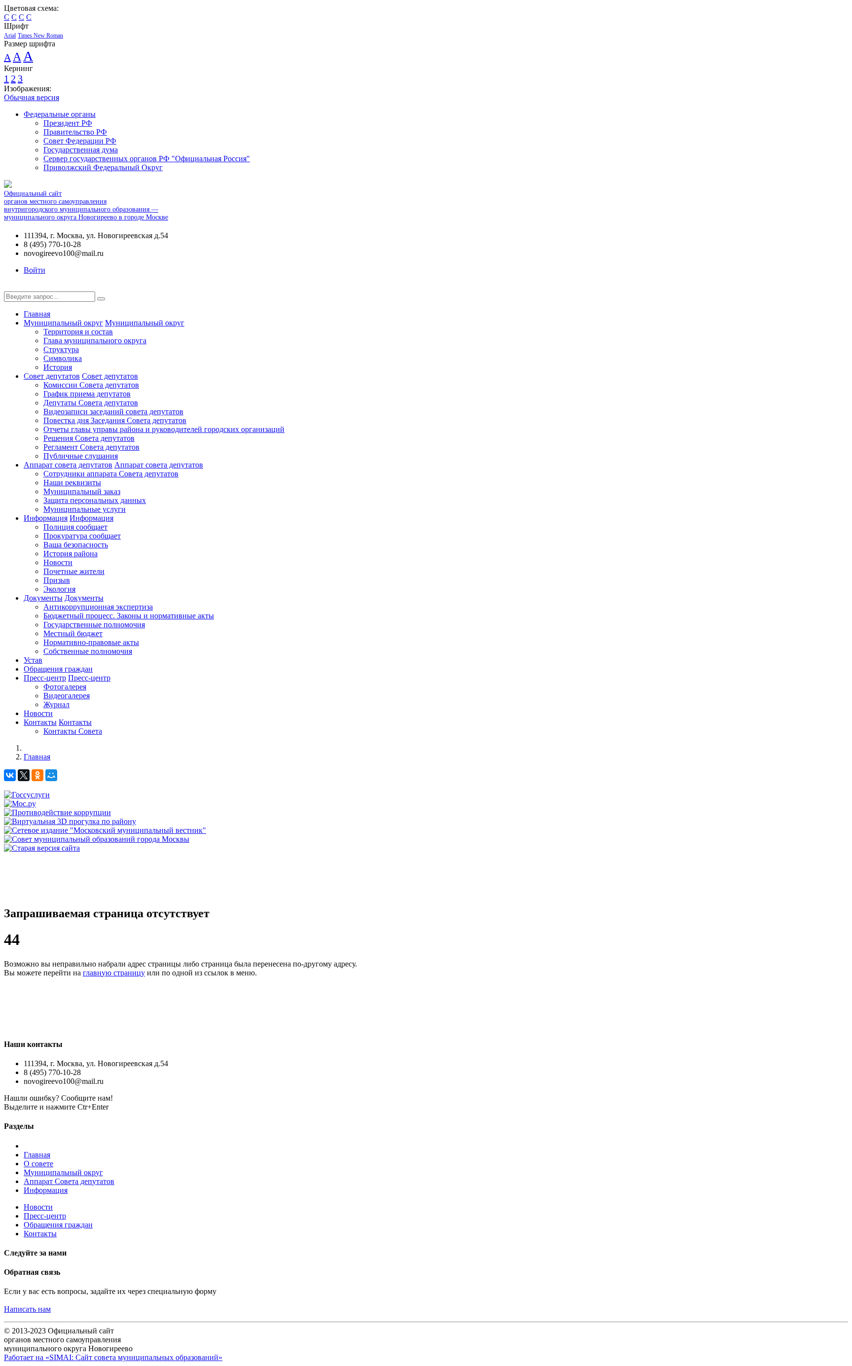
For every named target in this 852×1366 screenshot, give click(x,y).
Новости (57, 562)
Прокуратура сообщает (82, 536)
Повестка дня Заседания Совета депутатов (114, 420)
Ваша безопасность (75, 544)
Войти (34, 270)
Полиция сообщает (75, 527)
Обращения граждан (58, 669)
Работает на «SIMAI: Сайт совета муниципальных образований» (113, 1357)
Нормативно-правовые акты (91, 642)
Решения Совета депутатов (89, 438)
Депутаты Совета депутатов (90, 402)
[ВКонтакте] (10, 775)
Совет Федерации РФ (79, 141)
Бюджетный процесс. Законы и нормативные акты (128, 615)
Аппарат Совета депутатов (69, 1181)
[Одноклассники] (37, 775)
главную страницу (114, 973)
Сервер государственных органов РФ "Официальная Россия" (146, 158)
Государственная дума (80, 149)
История (57, 367)
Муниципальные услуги (84, 509)
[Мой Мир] (51, 775)
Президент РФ (67, 123)
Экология (59, 589)
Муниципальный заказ (81, 491)
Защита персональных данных (94, 500)
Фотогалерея (64, 687)
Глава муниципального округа (94, 340)
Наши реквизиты (72, 482)
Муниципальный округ (63, 323)
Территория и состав (78, 331)
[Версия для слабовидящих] (11, 287)
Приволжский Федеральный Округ (103, 167)
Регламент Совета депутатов (91, 447)
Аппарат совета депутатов (68, 465)
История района (70, 553)
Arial (10, 35)
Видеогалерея (66, 695)
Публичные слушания (80, 456)
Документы (43, 598)
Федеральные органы (60, 114)
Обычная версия (31, 97)
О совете (38, 1163)
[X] (24, 775)
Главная (37, 314)
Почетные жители (74, 571)
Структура (61, 349)
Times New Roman (40, 35)
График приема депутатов (87, 394)
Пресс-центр (45, 678)
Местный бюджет (73, 633)
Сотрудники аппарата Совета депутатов (110, 473)
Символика (62, 358)
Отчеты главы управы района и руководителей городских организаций (163, 429)
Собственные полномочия (87, 651)
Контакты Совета (72, 731)
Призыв (56, 580)
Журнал (56, 704)
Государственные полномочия (94, 624)
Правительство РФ (75, 132)
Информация (46, 518)
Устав (33, 660)
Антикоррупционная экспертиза (98, 607)
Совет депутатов (52, 376)
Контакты (40, 722)
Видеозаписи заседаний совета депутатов (113, 411)
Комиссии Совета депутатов (91, 385)
